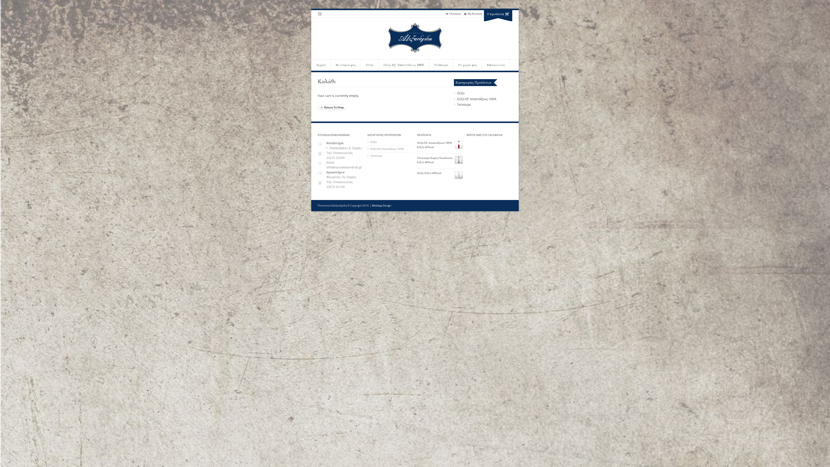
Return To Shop (334, 107)
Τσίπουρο (441, 65)
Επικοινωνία (496, 65)
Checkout (455, 14)
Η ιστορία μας (346, 65)
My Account (475, 14)
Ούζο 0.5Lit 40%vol (429, 173)
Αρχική (321, 65)
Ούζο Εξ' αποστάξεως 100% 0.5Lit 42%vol (434, 145)
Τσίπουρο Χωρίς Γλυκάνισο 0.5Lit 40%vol (434, 160)
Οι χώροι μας (467, 65)
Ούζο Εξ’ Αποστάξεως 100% (403, 65)
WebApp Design (381, 205)
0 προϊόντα (495, 14)
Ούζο (370, 65)
